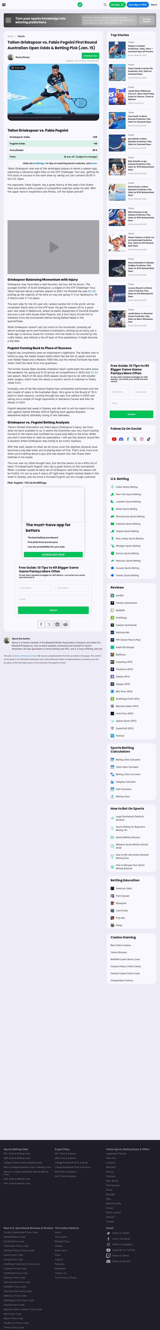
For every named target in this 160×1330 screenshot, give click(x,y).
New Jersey (112, 1180)
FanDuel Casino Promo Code (125, 973)
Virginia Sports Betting (127, 531)
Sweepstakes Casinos (122, 980)
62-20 (91, 291)
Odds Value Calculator (127, 767)
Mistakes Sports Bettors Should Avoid (132, 846)
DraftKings (38, 163)
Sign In (154, 4)
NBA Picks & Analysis (65, 1158)
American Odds (124, 888)
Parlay (119, 925)
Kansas (109, 1208)
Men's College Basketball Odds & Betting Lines (27, 1167)
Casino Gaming (123, 937)
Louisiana (111, 1162)
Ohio (108, 1198)
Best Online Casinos (121, 945)
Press (57, 1255)
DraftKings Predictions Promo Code (22, 1264)
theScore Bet (122, 632)
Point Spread (122, 895)
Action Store (61, 1250)
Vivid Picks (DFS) (124, 713)
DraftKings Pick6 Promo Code (19, 1300)
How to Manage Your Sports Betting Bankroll (130, 867)
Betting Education (125, 880)
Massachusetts (113, 1203)
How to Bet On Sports (127, 808)
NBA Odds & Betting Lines (17, 1158)
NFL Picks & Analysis (65, 1153)
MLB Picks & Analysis (65, 1171)
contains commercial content (24, 656)
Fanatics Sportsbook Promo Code (21, 1232)
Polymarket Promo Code (16, 1246)
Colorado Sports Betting (128, 523)
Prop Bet (120, 918)
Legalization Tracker (116, 1153)
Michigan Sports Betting (128, 545)
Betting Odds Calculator (128, 759)
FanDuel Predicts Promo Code (19, 1250)
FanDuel (120, 735)
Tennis (21, 36)
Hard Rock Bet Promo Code (18, 1291)
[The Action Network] (80, 4)
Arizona (110, 1171)
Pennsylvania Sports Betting (130, 516)
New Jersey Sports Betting (129, 538)
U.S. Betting (120, 479)
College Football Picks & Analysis (71, 1162)
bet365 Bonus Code (14, 1241)
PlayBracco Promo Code (16, 1323)
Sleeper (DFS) (123, 684)
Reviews (117, 587)
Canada (110, 1221)
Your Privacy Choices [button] (65, 1277)
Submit (53, 610)
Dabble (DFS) (123, 676)
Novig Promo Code (13, 1259)
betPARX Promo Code (15, 1286)
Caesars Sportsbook (126, 625)
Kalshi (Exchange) (125, 647)
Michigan (110, 1194)
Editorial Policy (62, 1241)
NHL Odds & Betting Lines (17, 1183)
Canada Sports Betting (127, 568)
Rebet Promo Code (13, 1318)
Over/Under (122, 910)
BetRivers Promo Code (15, 1295)
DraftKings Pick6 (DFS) (128, 698)
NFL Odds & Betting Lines (17, 1153)
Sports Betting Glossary (128, 837)
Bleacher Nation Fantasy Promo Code (23, 1309)
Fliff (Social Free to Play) (128, 639)
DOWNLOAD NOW (53, 554)
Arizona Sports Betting (127, 553)
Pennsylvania (113, 1185)
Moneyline (121, 903)
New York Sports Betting (128, 494)
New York (111, 1158)
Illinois (109, 1189)
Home (10, 36)
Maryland (111, 1167)
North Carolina (113, 1212)
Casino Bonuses (119, 952)
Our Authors (61, 1236)
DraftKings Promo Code (16, 1273)
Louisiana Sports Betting (128, 501)
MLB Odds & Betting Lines (17, 1178)
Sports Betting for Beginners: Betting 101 (130, 828)
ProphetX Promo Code (15, 1268)
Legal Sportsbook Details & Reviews (130, 818)
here (94, 163)
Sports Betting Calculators (122, 749)
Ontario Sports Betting (127, 575)
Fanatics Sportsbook (126, 602)
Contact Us (60, 1273)
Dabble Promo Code (14, 1304)
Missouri (110, 1217)
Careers (59, 1246)
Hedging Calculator (126, 781)
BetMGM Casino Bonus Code (125, 959)
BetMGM (120, 610)
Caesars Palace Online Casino (126, 966)
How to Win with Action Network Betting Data (132, 856)
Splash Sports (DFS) (126, 720)
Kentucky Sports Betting (128, 560)
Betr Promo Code (12, 1313)
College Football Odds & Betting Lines (23, 1162)
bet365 (120, 595)
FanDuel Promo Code (14, 1277)
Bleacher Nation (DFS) (127, 706)
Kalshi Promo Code (13, 1255)
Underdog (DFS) (124, 662)
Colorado (110, 1176)
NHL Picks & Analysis (65, 1176)
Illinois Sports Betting (126, 509)
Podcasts (59, 1264)
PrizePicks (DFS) (124, 669)
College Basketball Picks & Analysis (72, 1167)
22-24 (94, 372)
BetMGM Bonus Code (14, 1236)
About (58, 1232)
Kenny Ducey (23, 57)
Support (59, 1259)
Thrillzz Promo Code (14, 1327)
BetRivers (121, 654)
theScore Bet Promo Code (17, 1282)
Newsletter (60, 1268)
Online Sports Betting (127, 487)
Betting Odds (123, 796)
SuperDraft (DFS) (125, 728)
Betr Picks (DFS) (124, 691)
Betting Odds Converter (128, 774)
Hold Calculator (124, 789)
